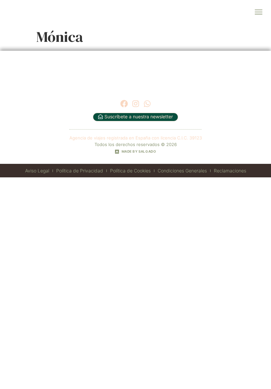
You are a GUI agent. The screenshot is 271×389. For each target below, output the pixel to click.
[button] (258, 12)
